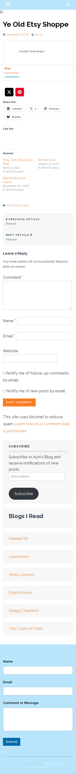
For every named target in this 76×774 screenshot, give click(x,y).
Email (9, 336)
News (26, 205)
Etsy (8, 68)
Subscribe (23, 493)
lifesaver (23, 221)
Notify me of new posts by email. (36, 391)
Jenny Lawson (21, 574)
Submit (11, 742)
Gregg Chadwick (24, 610)
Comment (13, 277)
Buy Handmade (12, 73)
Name (9, 320)
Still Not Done (46, 160)
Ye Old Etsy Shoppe (36, 24)
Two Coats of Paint (26, 628)
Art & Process (14, 205)
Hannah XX (18, 538)
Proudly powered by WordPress (26, 763)
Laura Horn (19, 556)
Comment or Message (21, 703)
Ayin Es (38, 34)
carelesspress (12, 76)
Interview (17, 237)
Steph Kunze (20, 592)
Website (10, 351)
